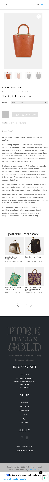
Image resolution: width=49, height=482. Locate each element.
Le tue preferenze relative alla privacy (26, 475)
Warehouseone (34, 470)
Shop (4, 92)
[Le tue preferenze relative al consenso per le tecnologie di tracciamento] (45, 478)
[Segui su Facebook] (22, 438)
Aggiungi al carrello (25, 114)
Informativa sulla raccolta (14, 479)
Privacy (18, 446)
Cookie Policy (28, 446)
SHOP (24, 304)
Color (4, 102)
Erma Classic (11, 92)
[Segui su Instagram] (27, 438)
